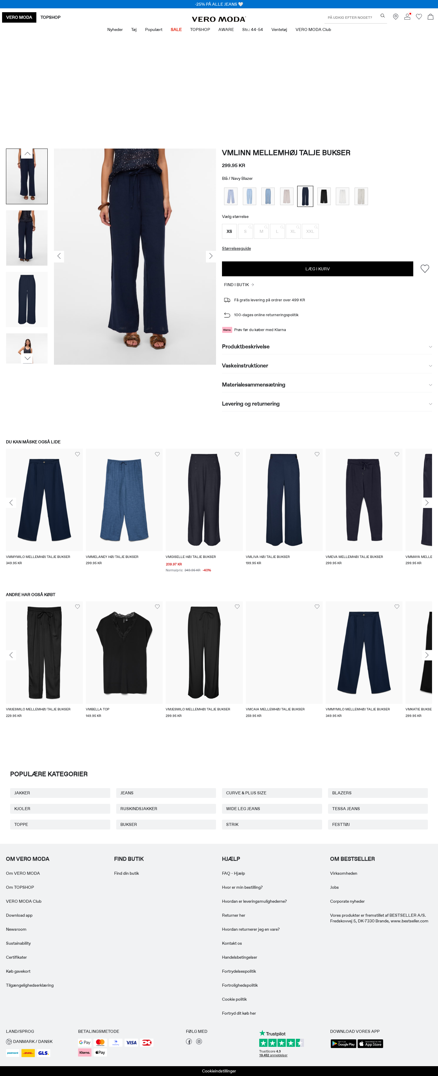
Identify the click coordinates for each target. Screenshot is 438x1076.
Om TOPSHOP (20, 887)
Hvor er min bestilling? (242, 887)
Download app (19, 915)
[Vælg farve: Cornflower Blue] (230, 196)
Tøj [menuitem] (134, 29)
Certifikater (16, 957)
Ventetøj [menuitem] (279, 29)
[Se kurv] (431, 17)
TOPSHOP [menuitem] (200, 29)
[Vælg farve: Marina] (249, 196)
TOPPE (21, 824)
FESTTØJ (341, 824)
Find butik (129, 859)
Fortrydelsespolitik (239, 971)
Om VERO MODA (27, 859)
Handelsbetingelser (239, 957)
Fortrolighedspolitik (240, 985)
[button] (229, 231)
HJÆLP (231, 859)
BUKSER (128, 824)
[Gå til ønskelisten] (419, 18)
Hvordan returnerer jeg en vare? (251, 929)
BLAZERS (342, 792)
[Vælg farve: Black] (324, 196)
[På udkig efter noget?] (382, 15)
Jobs (334, 887)
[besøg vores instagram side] (199, 1043)
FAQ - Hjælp (233, 873)
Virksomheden (343, 873)
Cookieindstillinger (219, 1071)
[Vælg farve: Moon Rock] (286, 196)
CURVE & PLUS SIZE (246, 792)
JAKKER (22, 792)
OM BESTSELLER (352, 859)
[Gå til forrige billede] (27, 154)
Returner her (233, 915)
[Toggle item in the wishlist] (424, 268)
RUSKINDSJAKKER (138, 808)
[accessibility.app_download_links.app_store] (370, 1047)
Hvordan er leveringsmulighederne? (254, 901)
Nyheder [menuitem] (115, 29)
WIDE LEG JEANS (243, 808)
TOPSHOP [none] (50, 17)
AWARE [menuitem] (226, 29)
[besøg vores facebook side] (189, 1043)
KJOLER (22, 808)
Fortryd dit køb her (239, 1013)
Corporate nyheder (347, 901)
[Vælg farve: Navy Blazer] (305, 196)
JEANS (126, 792)
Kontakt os (232, 943)
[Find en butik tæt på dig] (396, 18)
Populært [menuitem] (153, 29)
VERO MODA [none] (19, 17)
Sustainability (18, 943)
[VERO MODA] (219, 20)
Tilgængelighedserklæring (30, 985)
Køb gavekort (18, 971)
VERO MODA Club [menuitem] (313, 29)
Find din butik (126, 873)
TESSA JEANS (346, 808)
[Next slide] (427, 503)
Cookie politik (234, 999)
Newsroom (16, 929)
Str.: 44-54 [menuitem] (252, 29)
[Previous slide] (11, 503)
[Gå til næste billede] (27, 358)
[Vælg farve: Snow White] (342, 196)
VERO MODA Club (23, 901)
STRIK (232, 824)
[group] (44, 514)
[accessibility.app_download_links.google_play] (343, 1047)
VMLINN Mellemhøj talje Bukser (286, 153)
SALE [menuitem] (176, 29)
